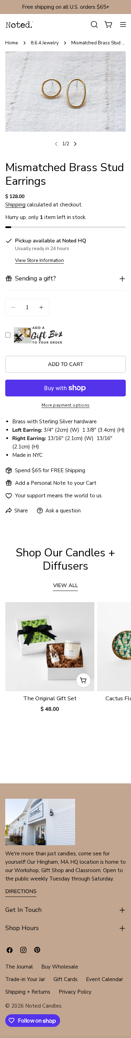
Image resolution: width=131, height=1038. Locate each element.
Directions (20, 891)
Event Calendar (104, 979)
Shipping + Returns (27, 991)
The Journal (19, 966)
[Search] (94, 24)
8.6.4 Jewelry (45, 42)
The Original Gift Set (50, 698)
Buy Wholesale (59, 966)
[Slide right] (75, 143)
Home (11, 42)
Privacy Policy (75, 991)
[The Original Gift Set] (49, 646)
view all (65, 585)
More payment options (66, 405)
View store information (39, 260)
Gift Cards (65, 979)
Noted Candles (43, 1005)
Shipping (15, 204)
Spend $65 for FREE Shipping (50, 470)
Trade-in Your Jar (25, 979)
